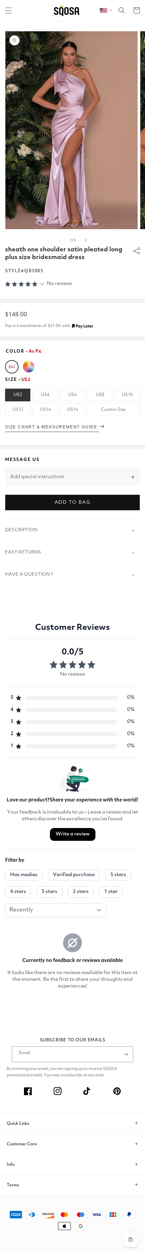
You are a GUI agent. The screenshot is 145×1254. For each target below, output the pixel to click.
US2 (17, 395)
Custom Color (28, 366)
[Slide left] (59, 240)
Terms (13, 1185)
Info (11, 1164)
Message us (22, 460)
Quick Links (18, 1123)
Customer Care (22, 1144)
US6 (72, 395)
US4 (45, 395)
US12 (17, 409)
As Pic (12, 366)
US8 (100, 395)
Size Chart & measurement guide (52, 427)
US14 (45, 409)
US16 (72, 409)
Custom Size (113, 409)
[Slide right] (85, 240)
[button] (8, 10)
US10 (127, 395)
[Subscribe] (125, 1054)
